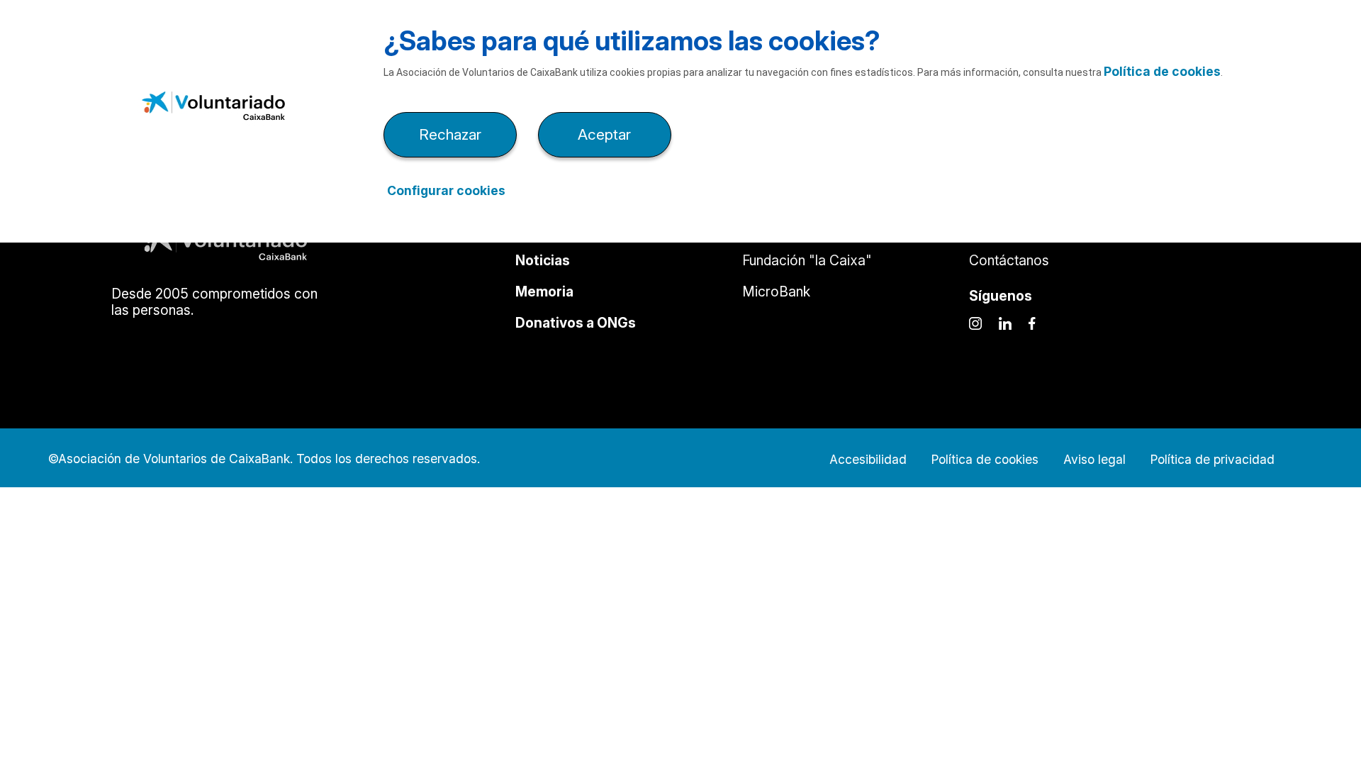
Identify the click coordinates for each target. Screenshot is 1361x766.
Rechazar (450, 134)
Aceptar (604, 134)
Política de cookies (1162, 71)
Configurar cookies (446, 190)
